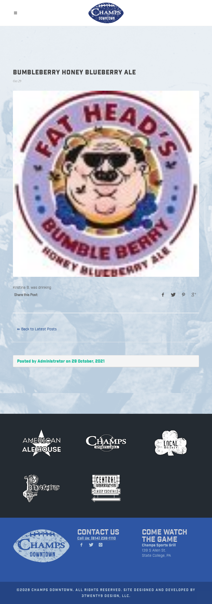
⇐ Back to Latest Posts (37, 329)
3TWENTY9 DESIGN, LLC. (106, 596)
